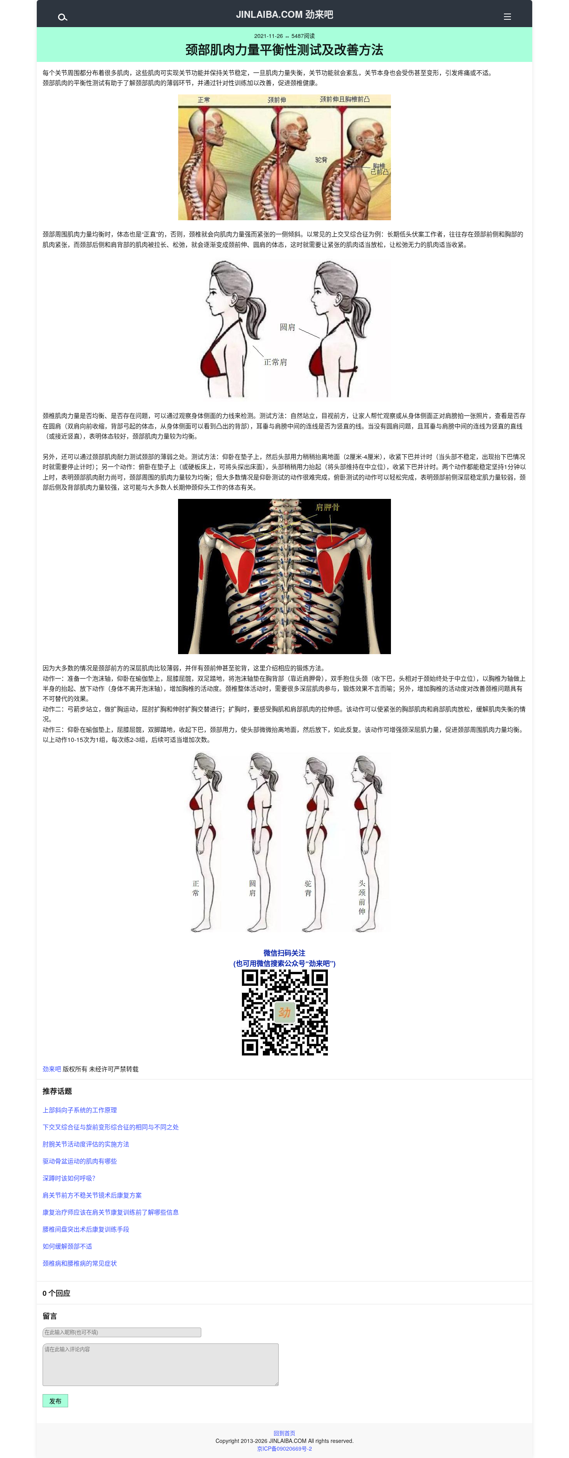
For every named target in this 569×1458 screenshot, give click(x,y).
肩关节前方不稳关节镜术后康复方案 (92, 1195)
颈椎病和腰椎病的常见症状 (80, 1263)
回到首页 (284, 1433)
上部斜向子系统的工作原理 (80, 1109)
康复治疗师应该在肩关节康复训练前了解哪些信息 (111, 1212)
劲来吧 (52, 1068)
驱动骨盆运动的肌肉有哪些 (80, 1160)
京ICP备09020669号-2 (284, 1448)
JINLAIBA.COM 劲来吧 (284, 14)
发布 (55, 1401)
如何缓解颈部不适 (67, 1246)
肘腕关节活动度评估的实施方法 (86, 1143)
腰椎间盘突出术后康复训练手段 (86, 1229)
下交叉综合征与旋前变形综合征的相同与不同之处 (111, 1126)
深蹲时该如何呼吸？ (70, 1178)
